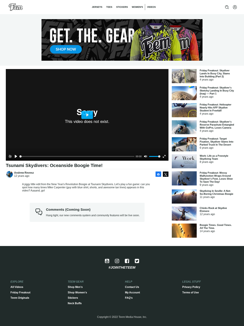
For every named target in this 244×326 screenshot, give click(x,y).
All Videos (16, 287)
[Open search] (226, 7)
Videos (151, 7)
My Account (132, 292)
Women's (137, 7)
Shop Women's (77, 292)
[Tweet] (165, 174)
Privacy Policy (191, 287)
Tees (109, 7)
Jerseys (97, 7)
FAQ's (129, 297)
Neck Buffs (75, 303)
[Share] (158, 174)
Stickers (122, 7)
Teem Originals (19, 297)
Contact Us (132, 287)
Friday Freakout (20, 292)
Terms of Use (190, 292)
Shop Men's (75, 287)
